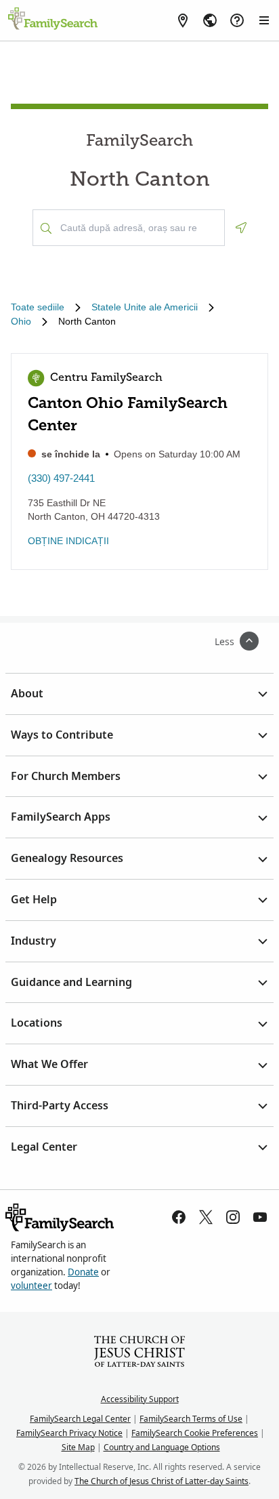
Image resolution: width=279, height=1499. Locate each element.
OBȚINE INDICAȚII (68, 540)
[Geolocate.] (241, 227)
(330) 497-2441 (61, 478)
